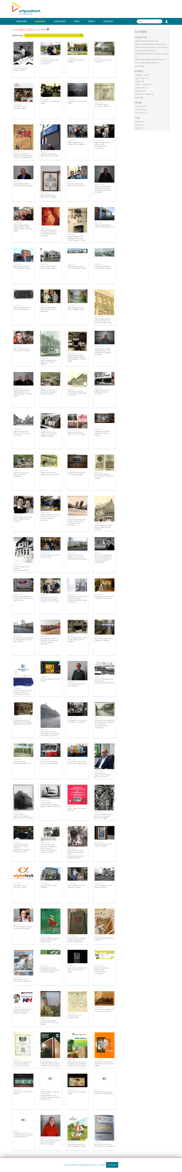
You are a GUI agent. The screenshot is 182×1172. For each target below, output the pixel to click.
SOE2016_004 (17, 515)
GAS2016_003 (72, 471)
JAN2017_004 (44, 595)
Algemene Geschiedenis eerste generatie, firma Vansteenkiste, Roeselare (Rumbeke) (49, 233)
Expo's (91, 21)
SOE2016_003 (71, 636)
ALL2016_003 (98, 936)
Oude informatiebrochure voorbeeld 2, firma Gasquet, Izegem (104, 1064)
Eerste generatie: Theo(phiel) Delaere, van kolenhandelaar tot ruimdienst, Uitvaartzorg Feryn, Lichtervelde (104, 724)
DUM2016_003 (72, 936)
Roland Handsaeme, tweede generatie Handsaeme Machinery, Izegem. (50, 1142)
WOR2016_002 (72, 353)
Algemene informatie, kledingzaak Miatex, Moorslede (102, 392)
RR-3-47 (16, 1131)
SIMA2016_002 (45, 759)
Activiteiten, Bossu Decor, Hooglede (76, 61)
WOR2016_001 (72, 234)
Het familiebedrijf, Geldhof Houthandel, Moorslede (23, 927)
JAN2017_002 (17, 718)
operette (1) (139, 125)
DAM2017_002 (72, 718)
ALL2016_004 (17, 759)
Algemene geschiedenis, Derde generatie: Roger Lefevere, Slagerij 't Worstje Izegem (23, 228)
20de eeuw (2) (140, 109)
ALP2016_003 (72, 883)
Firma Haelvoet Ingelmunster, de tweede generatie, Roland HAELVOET (50, 805)
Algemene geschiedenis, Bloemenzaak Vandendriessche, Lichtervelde (103, 145)
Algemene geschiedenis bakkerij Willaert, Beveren (76, 143)
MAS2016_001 (99, 264)
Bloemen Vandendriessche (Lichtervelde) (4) (151, 47)
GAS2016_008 (72, 1060)
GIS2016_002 (98, 636)
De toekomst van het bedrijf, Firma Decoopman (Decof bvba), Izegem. (23, 639)
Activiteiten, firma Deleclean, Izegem (50, 102)
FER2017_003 (98, 553)
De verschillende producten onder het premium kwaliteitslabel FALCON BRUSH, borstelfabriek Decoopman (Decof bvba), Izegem (23, 695)
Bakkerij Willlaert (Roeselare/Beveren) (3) (150, 44)
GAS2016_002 (72, 99)
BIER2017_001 (99, 677)
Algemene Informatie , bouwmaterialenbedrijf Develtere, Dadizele (49, 392)
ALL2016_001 (71, 182)
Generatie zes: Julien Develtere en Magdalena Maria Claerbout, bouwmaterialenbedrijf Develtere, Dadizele (49, 848)
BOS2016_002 (72, 58)
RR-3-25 (43, 1090)
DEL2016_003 (17, 1090)
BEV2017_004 (71, 594)
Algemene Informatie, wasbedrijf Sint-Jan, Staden (50, 473)
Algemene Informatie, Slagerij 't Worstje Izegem (76, 433)
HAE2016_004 (99, 771)
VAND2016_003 (99, 966)
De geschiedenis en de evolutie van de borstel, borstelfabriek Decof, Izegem (77, 557)
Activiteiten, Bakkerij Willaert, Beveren (21, 69)
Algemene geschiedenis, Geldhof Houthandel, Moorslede (49, 309)
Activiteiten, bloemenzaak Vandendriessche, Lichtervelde (50, 62)
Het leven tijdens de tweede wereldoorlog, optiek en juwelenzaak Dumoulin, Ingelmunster (77, 941)
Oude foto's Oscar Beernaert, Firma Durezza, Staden (104, 1010)
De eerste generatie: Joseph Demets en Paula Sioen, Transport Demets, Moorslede (77, 522)
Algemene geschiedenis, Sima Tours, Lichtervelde (22, 350)
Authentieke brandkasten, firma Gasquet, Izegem (77, 473)
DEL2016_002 (44, 99)
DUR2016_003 (99, 1007)
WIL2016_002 (17, 66)
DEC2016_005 (17, 636)
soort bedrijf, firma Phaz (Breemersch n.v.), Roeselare (104, 1145)
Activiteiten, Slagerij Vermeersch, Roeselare (102, 105)
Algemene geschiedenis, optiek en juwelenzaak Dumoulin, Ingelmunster (103, 321)
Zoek (76, 21)
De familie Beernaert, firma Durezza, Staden (50, 556)
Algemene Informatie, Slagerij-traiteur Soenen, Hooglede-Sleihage (49, 434)
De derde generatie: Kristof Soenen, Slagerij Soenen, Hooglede (23, 519)
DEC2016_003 (17, 688)
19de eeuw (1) (140, 106)
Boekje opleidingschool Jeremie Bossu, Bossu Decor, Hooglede (104, 476)
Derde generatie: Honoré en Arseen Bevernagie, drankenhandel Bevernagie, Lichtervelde (77, 599)
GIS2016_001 (71, 305)
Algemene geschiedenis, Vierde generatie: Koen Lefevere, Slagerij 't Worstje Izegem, (23, 393)
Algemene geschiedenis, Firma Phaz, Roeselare (22, 308)
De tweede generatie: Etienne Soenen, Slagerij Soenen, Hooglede (77, 639)
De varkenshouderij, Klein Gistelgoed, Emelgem (103, 639)
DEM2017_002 (72, 517)
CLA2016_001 (44, 152)
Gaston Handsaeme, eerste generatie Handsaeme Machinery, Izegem (104, 816)
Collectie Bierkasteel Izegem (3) (147, 62)
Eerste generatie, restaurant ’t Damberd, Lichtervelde (77, 721)
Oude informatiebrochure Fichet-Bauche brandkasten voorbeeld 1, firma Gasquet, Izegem (50, 1065)
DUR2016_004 (45, 553)
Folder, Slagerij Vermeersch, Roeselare (77, 809)
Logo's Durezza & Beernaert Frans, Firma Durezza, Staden (77, 970)
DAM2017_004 (99, 594)
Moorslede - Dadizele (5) (144, 94)
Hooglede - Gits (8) (142, 75)
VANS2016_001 (45, 228)
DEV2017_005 (17, 842)
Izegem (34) (139, 81)
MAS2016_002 (99, 883)
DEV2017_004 (72, 848)
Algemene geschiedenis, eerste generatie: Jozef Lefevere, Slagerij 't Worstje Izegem (77, 239)
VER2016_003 (71, 806)
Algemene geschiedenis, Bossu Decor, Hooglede (49, 196)
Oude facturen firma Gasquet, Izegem (75, 1017)
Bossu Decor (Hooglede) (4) (145, 50)
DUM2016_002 (45, 936)
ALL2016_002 (98, 58)
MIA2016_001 (99, 388)
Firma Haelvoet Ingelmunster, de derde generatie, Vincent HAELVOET (103, 776)
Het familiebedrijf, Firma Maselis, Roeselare (103, 886)
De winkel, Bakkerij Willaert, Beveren (50, 680)
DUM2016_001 (99, 317)
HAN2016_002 (99, 812)
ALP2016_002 (17, 104)
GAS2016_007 (44, 1060)
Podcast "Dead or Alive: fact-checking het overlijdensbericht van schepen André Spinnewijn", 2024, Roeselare (50, 1095)
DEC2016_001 (17, 182)
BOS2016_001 (44, 193)
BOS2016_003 (44, 883)
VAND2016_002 (45, 58)
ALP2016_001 (17, 883)
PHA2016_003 (72, 682)
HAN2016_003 (45, 1138)
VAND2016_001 (99, 140)
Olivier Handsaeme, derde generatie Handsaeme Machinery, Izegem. (22, 1011)
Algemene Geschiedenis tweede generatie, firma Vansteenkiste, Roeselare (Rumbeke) (103, 352)
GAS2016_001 (44, 264)
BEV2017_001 (71, 389)
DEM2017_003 (45, 636)
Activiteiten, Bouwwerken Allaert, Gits (103, 61)
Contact (108, 21)
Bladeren (40, 21)
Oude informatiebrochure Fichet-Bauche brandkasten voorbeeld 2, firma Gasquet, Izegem (77, 1065)
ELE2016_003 (17, 977)
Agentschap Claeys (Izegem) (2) (146, 41)
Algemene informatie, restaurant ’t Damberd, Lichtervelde (22, 433)
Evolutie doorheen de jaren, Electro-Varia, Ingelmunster (77, 762)
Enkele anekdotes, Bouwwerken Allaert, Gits (22, 762)
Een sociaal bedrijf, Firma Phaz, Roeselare (76, 685)
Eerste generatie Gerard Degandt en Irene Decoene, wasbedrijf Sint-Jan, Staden (23, 722)
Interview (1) (140, 121)
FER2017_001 (98, 718)
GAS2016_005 (17, 1060)
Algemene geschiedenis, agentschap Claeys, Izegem (50, 155)
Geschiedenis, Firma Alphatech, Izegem (20, 886)
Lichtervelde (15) (141, 88)
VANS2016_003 (99, 184)
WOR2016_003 (18, 223)
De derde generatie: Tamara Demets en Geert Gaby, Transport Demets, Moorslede (50, 517)
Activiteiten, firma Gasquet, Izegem (77, 102)
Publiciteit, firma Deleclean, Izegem (77, 1093)
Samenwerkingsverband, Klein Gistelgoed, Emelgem (77, 1145)
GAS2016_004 (44, 1018)
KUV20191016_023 (19, 152)
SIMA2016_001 (18, 347)
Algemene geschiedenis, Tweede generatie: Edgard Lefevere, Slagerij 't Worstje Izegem (77, 358)
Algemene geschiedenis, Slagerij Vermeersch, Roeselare (49, 362)
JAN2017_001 (44, 471)
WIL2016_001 (71, 140)
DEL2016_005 (99, 842)
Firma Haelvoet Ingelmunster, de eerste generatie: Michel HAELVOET (23, 816)
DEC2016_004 (44, 966)
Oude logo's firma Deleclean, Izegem (23, 1093)
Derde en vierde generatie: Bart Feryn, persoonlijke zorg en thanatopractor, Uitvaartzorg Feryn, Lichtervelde (104, 559)
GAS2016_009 (72, 1014)
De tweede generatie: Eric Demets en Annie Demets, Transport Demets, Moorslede (49, 641)
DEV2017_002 (17, 564)
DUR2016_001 (72, 966)
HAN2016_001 (72, 264)
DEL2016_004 (72, 1090)
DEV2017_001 (44, 388)
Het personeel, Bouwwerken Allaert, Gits (104, 939)
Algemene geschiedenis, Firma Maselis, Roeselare (103, 267)
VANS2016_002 (99, 347)
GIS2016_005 (71, 1142)
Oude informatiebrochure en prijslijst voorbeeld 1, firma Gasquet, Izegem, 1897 (23, 1065)
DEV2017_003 (44, 843)
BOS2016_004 (99, 472)
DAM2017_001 (18, 429)
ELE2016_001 (98, 223)
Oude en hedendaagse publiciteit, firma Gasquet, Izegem (50, 1022)
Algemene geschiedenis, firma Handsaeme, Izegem (77, 267)
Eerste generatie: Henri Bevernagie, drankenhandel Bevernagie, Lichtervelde (50, 733)
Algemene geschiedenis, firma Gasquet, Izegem (49, 267)
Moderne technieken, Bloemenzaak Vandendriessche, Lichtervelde (102, 971)
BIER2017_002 (18, 594)
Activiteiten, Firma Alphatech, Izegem (20, 107)
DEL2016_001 (17, 264)
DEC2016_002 (72, 553)
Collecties (59, 21)
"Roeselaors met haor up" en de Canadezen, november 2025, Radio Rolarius (23, 1135)
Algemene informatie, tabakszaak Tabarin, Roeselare (102, 433)
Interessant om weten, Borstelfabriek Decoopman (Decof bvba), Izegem (50, 970)
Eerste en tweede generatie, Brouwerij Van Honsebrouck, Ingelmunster (104, 681)
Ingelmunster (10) (142, 78)
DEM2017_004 (45, 512)
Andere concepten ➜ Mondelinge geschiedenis (52, 35)
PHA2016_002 (18, 305)
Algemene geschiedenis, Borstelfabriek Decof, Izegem (23, 185)
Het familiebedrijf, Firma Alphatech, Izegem (76, 886)
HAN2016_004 (18, 1007)
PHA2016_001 (99, 1142)
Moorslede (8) (140, 91)
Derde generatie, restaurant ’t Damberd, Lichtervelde (104, 597)
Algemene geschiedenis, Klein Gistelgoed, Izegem (76, 308)
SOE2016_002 (98, 523)
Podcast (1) (139, 128)
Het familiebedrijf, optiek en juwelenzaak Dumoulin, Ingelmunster (50, 940)
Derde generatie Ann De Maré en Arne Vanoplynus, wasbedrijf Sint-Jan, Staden (50, 599)
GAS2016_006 (99, 1060)
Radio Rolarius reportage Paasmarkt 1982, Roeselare (104, 1093)
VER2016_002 (98, 102)
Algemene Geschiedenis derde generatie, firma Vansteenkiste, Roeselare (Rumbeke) (103, 189)
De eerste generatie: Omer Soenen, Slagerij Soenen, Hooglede (103, 527)
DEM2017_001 (18, 471)
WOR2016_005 (72, 430)
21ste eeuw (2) (140, 112)
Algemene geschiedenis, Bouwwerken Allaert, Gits (76, 185)
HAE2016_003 (45, 801)
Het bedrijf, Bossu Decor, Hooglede (49, 886)
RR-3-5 (97, 1090)
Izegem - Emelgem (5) (143, 84)
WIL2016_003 (44, 677)
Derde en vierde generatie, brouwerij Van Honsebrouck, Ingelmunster (23, 598)
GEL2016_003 (17, 925)
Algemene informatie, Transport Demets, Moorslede (21, 474)
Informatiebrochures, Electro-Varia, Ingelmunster (23, 980)
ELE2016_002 (71, 759)
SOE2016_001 (44, 430)
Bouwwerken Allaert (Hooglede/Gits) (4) (150, 59)
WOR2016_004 (18, 388)
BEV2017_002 (44, 730)
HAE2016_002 (18, 812)
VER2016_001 (44, 358)
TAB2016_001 (99, 429)
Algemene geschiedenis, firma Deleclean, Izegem (22, 267)
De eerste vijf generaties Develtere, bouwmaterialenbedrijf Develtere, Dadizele (22, 569)
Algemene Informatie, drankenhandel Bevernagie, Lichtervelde (77, 393)
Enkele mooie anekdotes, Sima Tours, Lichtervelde (49, 762)
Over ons (21, 21)
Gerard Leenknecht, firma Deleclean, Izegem (104, 845)
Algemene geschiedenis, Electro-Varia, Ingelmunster (104, 226)
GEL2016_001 (44, 305)
